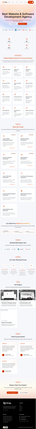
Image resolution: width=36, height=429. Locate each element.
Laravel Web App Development (7, 416)
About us (20, 406)
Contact (25, 2)
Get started (30, 2)
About (13, 2)
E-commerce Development (7, 420)
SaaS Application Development (7, 417)
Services (17, 2)
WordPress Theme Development (8, 419)
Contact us (21, 407)
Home (9, 2)
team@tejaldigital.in (23, 419)
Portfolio (21, 2)
